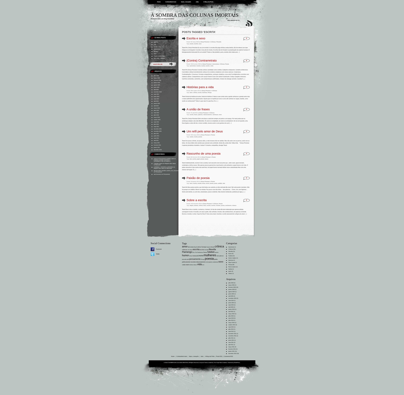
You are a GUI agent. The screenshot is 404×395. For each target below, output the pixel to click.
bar (189, 247)
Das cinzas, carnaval (159, 58)
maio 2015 (156, 122)
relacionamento (207, 114)
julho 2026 (156, 75)
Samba (230, 269)
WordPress (237, 362)
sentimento (228, 205)
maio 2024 (156, 94)
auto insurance (157, 174)
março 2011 (157, 142)
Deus (204, 205)
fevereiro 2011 (157, 145)
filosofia (212, 249)
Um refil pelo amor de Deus (205, 131)
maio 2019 (156, 112)
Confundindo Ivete (170, 2)
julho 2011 (156, 133)
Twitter (158, 254)
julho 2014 (156, 124)
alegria (191, 205)
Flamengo (187, 252)
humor (185, 255)
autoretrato (193, 65)
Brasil (195, 247)
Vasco (195, 264)
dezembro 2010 (158, 149)
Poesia (227, 64)
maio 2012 (156, 126)
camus (199, 247)
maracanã (195, 256)
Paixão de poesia (198, 178)
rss (239, 20)
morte (207, 183)
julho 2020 (156, 110)
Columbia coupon (158, 163)
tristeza (234, 205)
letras (203, 183)
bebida (191, 247)
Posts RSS (219, 356)
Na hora (156, 51)
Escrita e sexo (157, 46)
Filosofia (218, 41)
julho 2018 (156, 115)
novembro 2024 (158, 92)
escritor (196, 43)
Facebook (159, 249)
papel (198, 159)
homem (218, 205)
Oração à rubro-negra (159, 56)
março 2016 (157, 117)
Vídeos (230, 273)
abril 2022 (156, 105)
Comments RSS (228, 356)
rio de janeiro (209, 262)
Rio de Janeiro (232, 266)
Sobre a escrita (197, 200)
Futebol (230, 255)
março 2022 (157, 108)
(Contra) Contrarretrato (202, 60)
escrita (191, 43)
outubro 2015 (157, 119)
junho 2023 (156, 96)
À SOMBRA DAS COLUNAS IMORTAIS (195, 15)
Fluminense (200, 252)
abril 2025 (156, 89)
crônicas (184, 249)
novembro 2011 (158, 131)
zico (203, 264)
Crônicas (213, 41)
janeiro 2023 (157, 103)
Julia (197, 2)
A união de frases (198, 109)
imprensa (230, 260)
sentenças (215, 114)
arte (191, 159)
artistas (196, 205)
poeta (215, 183)
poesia (200, 136)
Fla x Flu (194, 252)
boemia (199, 65)
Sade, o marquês (186, 2)
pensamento (195, 259)
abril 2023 (156, 101)
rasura (206, 159)
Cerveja (203, 247)
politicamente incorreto (189, 262)
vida (224, 183)
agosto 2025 (157, 85)
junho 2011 (156, 135)
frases (195, 114)
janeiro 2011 (157, 147)
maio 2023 (156, 98)
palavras (200, 114)
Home (159, 2)
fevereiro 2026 (157, 80)
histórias (204, 92)
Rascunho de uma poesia (204, 153)
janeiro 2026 (157, 82)
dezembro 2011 (158, 129)
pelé (188, 259)
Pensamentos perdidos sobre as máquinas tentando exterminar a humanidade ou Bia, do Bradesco (165, 160)
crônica (195, 92)
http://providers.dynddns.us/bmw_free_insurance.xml (167, 170)
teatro (187, 264)
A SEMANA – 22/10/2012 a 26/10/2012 (163, 167)
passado (184, 259)
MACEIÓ (156, 42)
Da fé (155, 53)
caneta (191, 136)
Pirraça (209, 92)
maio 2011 (156, 138)
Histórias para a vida (200, 87)
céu (188, 249)
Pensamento (157, 49)
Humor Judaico (232, 258)
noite (211, 65)
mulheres (210, 255)
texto (220, 114)
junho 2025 (156, 87)
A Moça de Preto (208, 2)
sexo (200, 43)
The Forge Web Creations (220, 362)
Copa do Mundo (210, 247)
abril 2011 (156, 140)
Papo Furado (231, 262)
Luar (155, 44)
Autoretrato (216, 64)
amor (191, 92)
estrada (199, 183)
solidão (220, 183)
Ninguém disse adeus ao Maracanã (163, 168)
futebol (210, 252)
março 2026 (157, 78)
